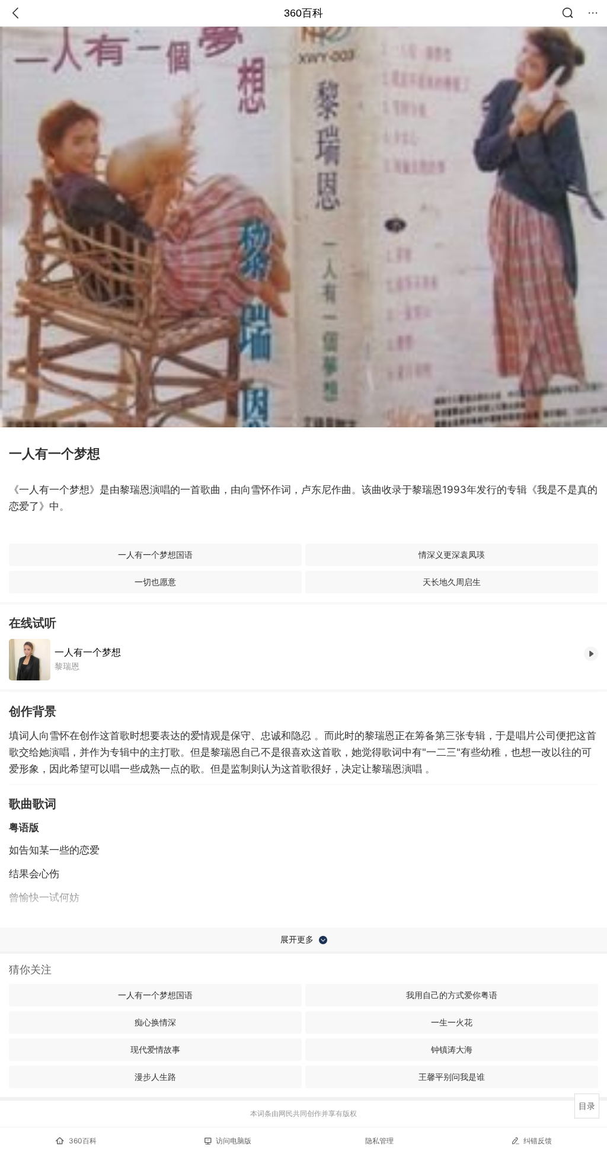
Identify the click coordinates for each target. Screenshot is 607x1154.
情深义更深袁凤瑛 (451, 554)
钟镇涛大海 (451, 1049)
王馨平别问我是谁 (451, 1077)
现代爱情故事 (155, 1049)
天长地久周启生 (452, 582)
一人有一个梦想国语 (155, 554)
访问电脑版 (233, 1140)
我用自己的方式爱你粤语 (451, 995)
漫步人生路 (155, 1077)
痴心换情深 (155, 1022)
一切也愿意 (155, 582)
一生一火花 (451, 1022)
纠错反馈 (537, 1140)
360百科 (303, 13)
